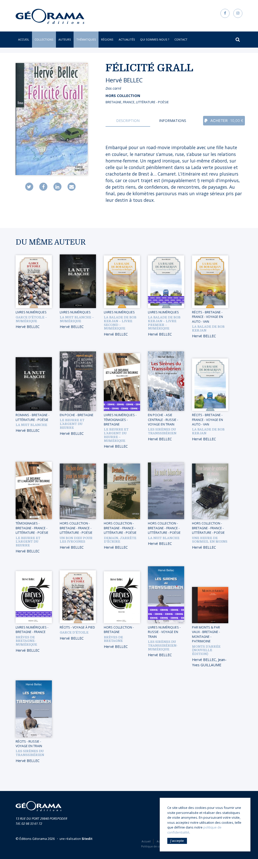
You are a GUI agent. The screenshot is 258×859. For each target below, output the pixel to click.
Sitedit (87, 839)
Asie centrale (160, 417)
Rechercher (236, 40)
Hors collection (123, 95)
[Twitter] (29, 187)
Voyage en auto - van (207, 319)
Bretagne (113, 102)
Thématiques (86, 39)
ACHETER (226, 120)
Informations (172, 120)
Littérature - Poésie (152, 102)
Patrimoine (201, 641)
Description (128, 120)
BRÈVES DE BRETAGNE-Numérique (26, 641)
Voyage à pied (84, 627)
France (129, 102)
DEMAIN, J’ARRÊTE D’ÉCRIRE (120, 540)
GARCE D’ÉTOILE (74, 632)
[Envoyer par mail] (72, 187)
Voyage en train (161, 424)
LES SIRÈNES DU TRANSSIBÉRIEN (30, 753)
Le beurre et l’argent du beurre (72, 424)
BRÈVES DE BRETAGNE (113, 639)
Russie (171, 420)
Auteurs (64, 39)
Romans (22, 415)
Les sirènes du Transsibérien (162, 431)
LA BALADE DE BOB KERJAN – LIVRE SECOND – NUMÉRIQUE (120, 323)
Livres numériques (31, 312)
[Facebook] (43, 187)
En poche (67, 415)
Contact (180, 39)
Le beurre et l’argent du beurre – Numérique (116, 435)
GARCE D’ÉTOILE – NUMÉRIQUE (31, 319)
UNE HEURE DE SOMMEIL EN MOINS (209, 540)
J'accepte (177, 840)
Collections (44, 39)
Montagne (201, 637)
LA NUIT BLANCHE (163, 538)
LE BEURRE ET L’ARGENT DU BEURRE (28, 541)
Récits (197, 312)
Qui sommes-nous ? (154, 39)
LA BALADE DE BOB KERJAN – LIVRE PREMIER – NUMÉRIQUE (164, 323)
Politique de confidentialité (158, 846)
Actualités (127, 39)
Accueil (23, 39)
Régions (107, 39)
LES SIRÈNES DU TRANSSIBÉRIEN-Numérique (163, 645)
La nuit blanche (31, 425)
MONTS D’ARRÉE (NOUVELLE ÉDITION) (206, 650)
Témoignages (115, 420)
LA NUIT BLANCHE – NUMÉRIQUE (77, 319)
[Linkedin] (57, 187)
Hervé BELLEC (124, 80)
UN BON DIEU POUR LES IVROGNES (76, 540)
